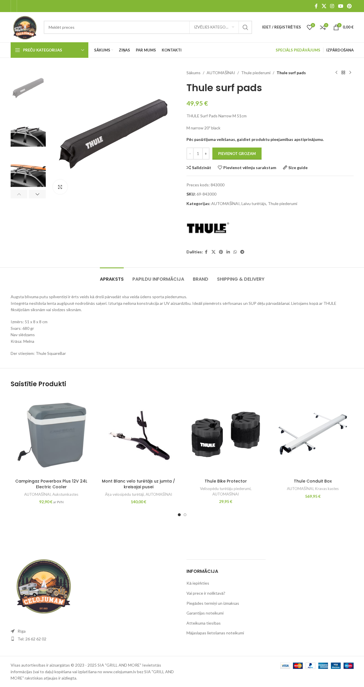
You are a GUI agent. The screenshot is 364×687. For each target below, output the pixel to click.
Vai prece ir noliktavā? (205, 593)
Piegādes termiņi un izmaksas (212, 603)
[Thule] (208, 228)
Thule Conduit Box (313, 481)
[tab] (112, 276)
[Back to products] (343, 72)
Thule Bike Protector (226, 481)
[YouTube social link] (340, 6)
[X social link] (324, 6)
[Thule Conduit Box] (313, 435)
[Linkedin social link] (228, 252)
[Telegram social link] (242, 252)
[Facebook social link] (316, 6)
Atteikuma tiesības (203, 623)
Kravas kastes (327, 488)
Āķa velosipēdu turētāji (124, 494)
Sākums (193, 72)
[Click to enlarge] (60, 187)
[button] (19, 194)
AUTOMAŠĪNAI (221, 72)
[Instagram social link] (332, 6)
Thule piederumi (255, 72)
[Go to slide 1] (179, 514)
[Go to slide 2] (185, 514)
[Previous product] (336, 72)
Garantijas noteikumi (205, 613)
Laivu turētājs (253, 203)
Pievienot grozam (237, 153)
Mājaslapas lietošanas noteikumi (215, 632)
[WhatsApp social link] (235, 252)
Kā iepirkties (197, 583)
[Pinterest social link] (349, 6)
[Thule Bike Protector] (225, 435)
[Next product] (350, 72)
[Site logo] (24, 26)
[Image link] (42, 584)
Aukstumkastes (65, 494)
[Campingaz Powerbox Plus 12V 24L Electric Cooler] (51, 435)
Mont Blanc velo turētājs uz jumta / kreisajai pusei (138, 484)
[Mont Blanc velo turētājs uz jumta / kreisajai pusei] (138, 435)
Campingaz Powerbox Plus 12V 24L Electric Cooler (51, 484)
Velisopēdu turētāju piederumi (225, 488)
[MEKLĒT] (245, 27)
